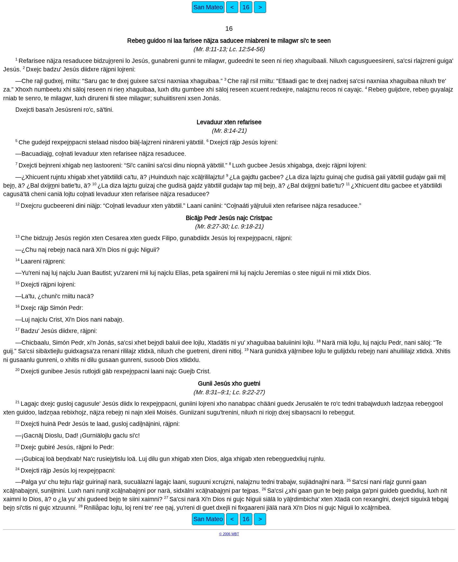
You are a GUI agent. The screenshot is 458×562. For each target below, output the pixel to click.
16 (246, 7)
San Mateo (208, 7)
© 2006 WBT (229, 534)
